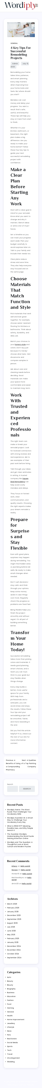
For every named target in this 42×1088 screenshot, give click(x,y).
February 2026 (13, 908)
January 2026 (13, 911)
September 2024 (14, 957)
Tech (9, 1050)
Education (11, 996)
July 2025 (11, 927)
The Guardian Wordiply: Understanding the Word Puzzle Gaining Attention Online (20, 836)
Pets (9, 1035)
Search (10, 784)
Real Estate (12, 1039)
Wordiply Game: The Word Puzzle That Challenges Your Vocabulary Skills (19, 812)
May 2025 (11, 934)
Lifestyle (10, 1027)
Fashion (10, 1000)
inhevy (14, 866)
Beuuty (10, 985)
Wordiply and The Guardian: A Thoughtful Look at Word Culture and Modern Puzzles (19, 844)
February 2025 (13, 938)
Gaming (10, 1008)
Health (10, 1016)
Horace (15, 870)
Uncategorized (13, 1058)
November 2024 (14, 950)
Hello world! (25, 866)
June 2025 (11, 931)
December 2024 (14, 946)
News (9, 1031)
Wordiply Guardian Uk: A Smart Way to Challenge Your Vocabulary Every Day (20, 820)
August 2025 (12, 923)
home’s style (20, 344)
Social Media (12, 1042)
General (14, 43)
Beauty (10, 981)
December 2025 (14, 915)
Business (10, 992)
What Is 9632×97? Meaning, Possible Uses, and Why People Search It (20, 828)
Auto (9, 977)
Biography (11, 989)
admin (15, 63)
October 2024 (13, 954)
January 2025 (12, 942)
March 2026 (12, 904)
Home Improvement (15, 1019)
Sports (10, 1046)
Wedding (11, 1062)
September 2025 (14, 919)
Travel (9, 1054)
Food (9, 1004)
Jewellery (11, 1023)
